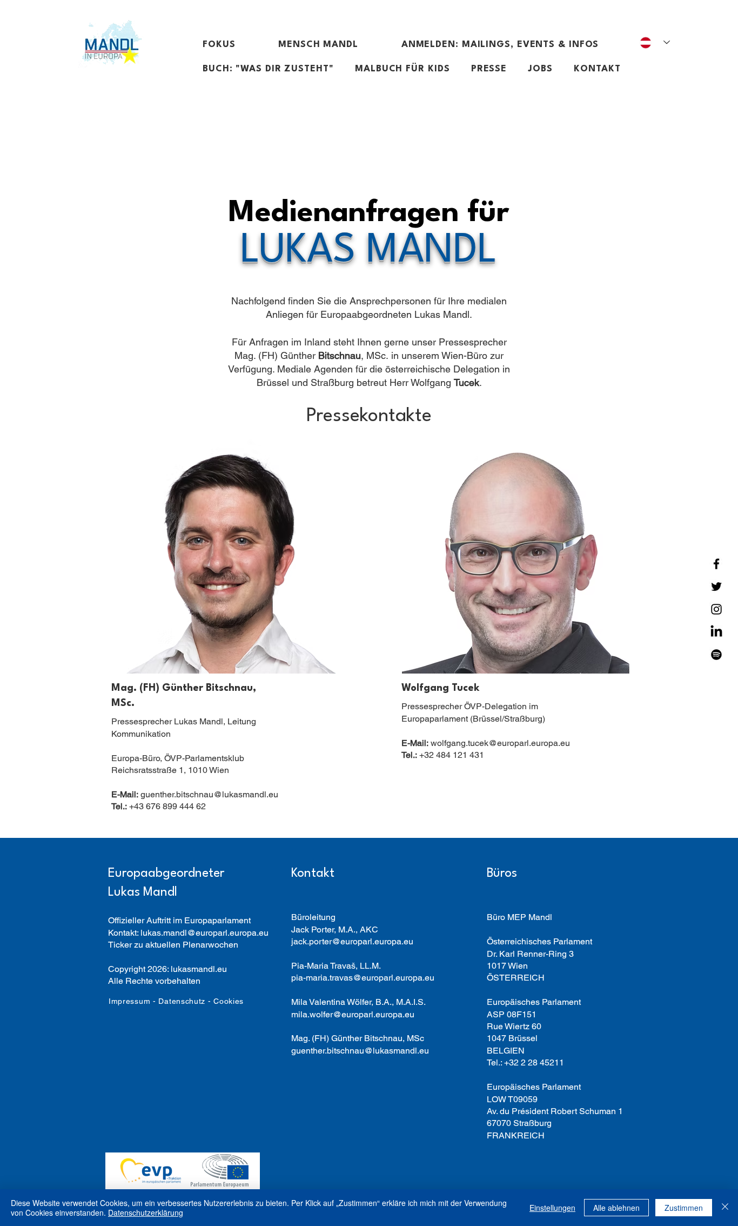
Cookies (228, 1001)
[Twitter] (716, 586)
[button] (233, 45)
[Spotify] (716, 655)
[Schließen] (725, 1207)
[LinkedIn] (716, 632)
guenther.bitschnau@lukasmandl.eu (194, 794)
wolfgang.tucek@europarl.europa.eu (485, 743)
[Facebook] (716, 564)
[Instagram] (716, 609)
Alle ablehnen (616, 1207)
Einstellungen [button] (552, 1207)
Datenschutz (181, 1001)
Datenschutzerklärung (145, 1212)
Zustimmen (684, 1207)
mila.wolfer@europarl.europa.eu (352, 1014)
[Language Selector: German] (654, 42)
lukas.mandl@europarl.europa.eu (204, 933)
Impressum (129, 1001)
